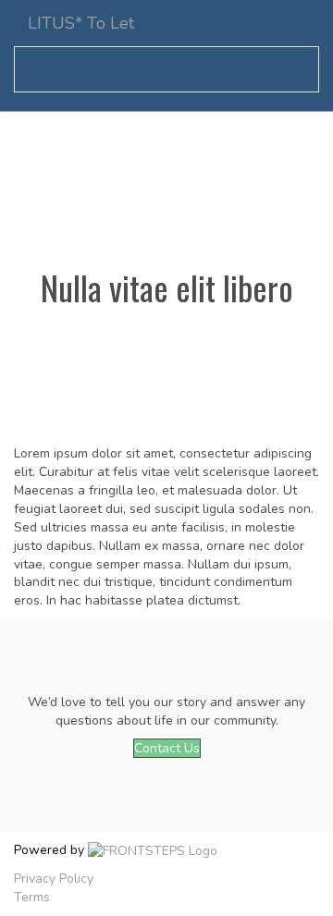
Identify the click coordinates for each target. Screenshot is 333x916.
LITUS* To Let (81, 23)
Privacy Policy (53, 878)
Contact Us (167, 748)
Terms (32, 897)
